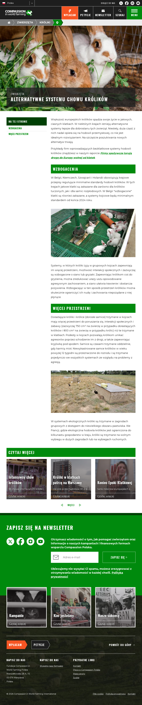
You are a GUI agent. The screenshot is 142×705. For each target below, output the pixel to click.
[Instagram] (132, 3)
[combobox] (7, 3)
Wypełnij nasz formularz (51, 666)
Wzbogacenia (15, 128)
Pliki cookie (98, 694)
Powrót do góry (120, 645)
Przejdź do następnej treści (71, 450)
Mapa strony (79, 674)
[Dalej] (80, 505)
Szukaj (76, 677)
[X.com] (121, 3)
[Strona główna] (9, 22)
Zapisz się (118, 557)
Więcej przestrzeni (18, 134)
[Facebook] (127, 3)
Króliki (45, 22)
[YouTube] (138, 3)
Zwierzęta (25, 22)
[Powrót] (61, 505)
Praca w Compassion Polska (86, 670)
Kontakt (77, 666)
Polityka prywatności (116, 694)
